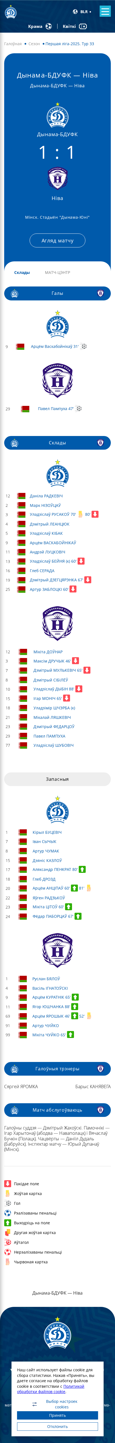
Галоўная (13, 43)
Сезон (34, 43)
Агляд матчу (58, 240)
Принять (57, 1415)
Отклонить (57, 1426)
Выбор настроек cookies (61, 1404)
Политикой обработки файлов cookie (50, 1389)
